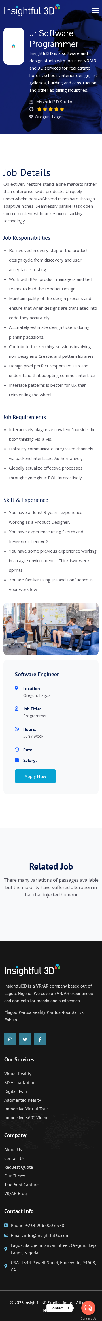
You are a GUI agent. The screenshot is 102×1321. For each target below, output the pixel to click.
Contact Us (88, 1318)
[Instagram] (10, 1039)
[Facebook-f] (40, 1039)
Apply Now (35, 776)
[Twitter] (25, 1039)
